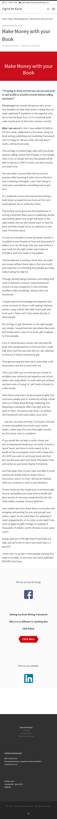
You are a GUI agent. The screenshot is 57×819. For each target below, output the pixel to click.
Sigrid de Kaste (11, 46)
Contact (26, 730)
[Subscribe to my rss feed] (28, 813)
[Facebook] (28, 594)
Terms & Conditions (26, 736)
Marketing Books (21, 19)
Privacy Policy (26, 733)
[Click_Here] (28, 639)
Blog (10, 19)
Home (4, 19)
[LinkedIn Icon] (28, 678)
